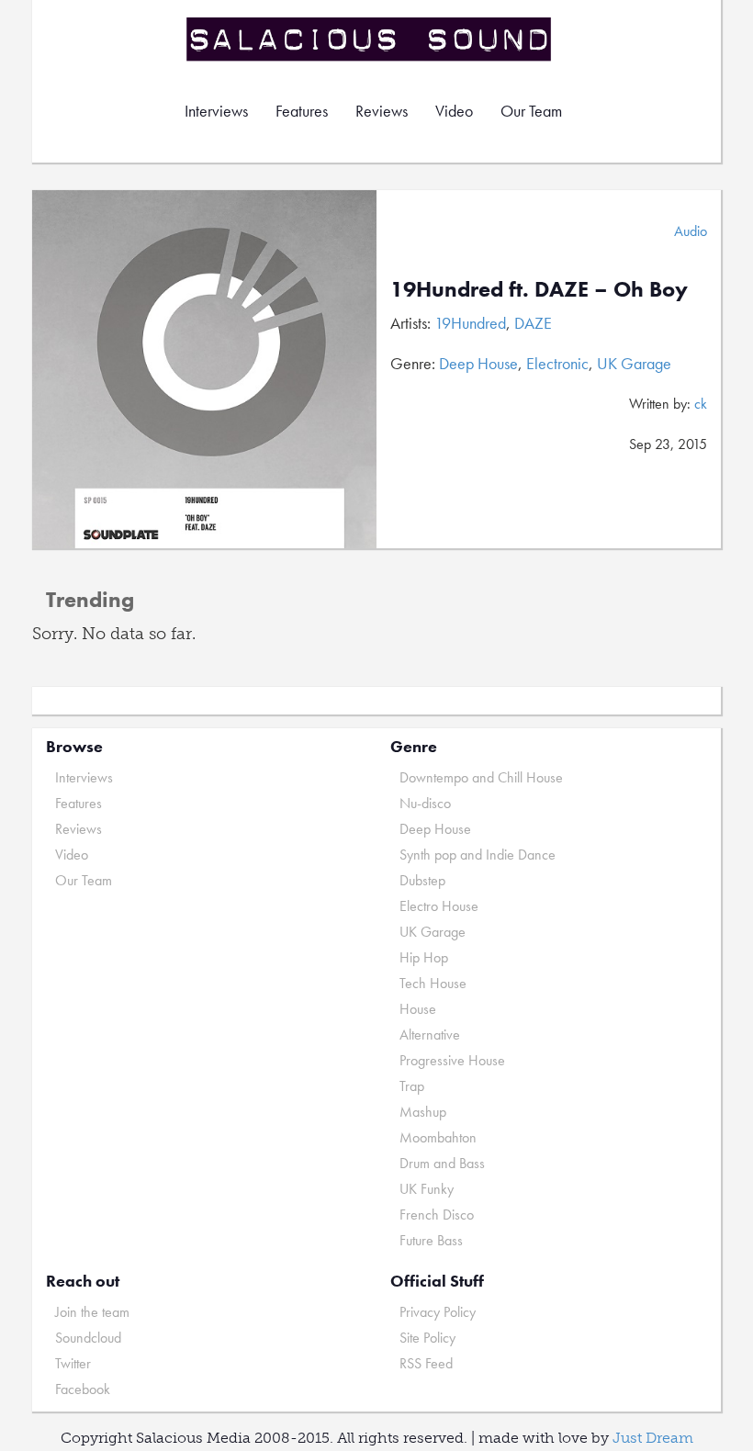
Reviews (381, 110)
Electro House (438, 906)
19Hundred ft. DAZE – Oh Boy (539, 289)
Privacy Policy (437, 1312)
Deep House (478, 363)
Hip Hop (423, 957)
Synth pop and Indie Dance (477, 854)
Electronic (557, 363)
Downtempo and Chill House (481, 777)
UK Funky (426, 1188)
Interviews (216, 110)
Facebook (82, 1389)
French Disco (436, 1214)
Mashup (422, 1111)
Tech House (432, 983)
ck (700, 403)
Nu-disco (425, 803)
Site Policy (427, 1337)
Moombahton (438, 1137)
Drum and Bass (442, 1163)
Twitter (73, 1363)
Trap (411, 1086)
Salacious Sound (370, 39)
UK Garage (634, 363)
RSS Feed (426, 1363)
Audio (690, 231)
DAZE (533, 322)
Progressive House (452, 1060)
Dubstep (422, 880)
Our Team (531, 110)
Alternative (429, 1034)
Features (301, 110)
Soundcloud (88, 1337)
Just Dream (653, 1437)
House (417, 1008)
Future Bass (431, 1240)
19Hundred (470, 322)
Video (454, 110)
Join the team (92, 1312)
